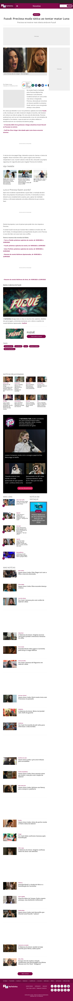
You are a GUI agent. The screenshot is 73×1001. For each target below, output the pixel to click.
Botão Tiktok (52, 987)
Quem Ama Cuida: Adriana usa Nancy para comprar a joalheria (31, 788)
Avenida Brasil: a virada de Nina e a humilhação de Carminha (30, 885)
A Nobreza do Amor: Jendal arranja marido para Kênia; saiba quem (30, 947)
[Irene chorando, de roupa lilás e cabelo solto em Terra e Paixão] (42, 397)
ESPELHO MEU (66, 981)
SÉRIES (52, 981)
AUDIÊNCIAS (32, 981)
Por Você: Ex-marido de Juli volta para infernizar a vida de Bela (31, 726)
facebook (36, 86)
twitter (39, 86)
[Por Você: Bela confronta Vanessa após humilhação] (10, 837)
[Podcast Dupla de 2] (62, 990)
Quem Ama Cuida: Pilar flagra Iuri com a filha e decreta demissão (32, 573)
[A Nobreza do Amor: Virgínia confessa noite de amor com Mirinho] (10, 851)
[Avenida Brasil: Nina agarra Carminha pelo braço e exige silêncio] (10, 650)
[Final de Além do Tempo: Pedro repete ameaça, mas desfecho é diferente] (10, 899)
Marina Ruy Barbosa (9, 349)
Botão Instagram (65, 987)
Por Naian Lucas (7, 84)
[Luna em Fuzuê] (42, 379)
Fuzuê (44, 111)
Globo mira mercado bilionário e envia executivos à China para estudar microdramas (9, 181)
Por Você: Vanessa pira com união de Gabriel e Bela (31, 601)
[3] (9, 528)
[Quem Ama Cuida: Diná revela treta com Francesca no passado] (10, 698)
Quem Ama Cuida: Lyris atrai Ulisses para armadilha (31, 760)
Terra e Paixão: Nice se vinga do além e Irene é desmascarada (41, 404)
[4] (9, 541)
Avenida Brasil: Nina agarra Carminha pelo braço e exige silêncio (31, 649)
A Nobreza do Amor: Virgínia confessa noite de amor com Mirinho (31, 850)
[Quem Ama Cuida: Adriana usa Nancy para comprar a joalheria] (10, 788)
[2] (9, 515)
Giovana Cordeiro (34, 346)
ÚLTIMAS (5, 981)
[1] (9, 502)
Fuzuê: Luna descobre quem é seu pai (42, 386)
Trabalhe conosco (41, 988)
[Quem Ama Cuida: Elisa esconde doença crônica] (10, 587)
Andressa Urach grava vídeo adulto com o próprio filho (21, 555)
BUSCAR (69, 5)
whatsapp (33, 86)
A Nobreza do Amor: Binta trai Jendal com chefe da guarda (31, 712)
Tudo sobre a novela (36, 336)
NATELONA (58, 981)
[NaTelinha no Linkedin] (58, 990)
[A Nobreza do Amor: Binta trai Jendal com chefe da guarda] (10, 712)
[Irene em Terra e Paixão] (31, 397)
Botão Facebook (58, 987)
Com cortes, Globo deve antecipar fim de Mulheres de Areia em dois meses (7, 406)
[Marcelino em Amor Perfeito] (31, 379)
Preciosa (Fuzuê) (8, 346)
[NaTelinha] (7, 6)
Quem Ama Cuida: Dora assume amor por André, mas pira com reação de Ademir (31, 775)
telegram (42, 86)
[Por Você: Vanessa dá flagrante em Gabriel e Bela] (10, 663)
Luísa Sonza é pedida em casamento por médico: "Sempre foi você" (22, 517)
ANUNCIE (45, 986)
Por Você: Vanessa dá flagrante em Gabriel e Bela (30, 663)
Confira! (24, 323)
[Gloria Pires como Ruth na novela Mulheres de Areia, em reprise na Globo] (8, 379)
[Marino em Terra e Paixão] (19, 379)
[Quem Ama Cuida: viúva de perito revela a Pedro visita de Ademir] (10, 823)
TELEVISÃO (11, 981)
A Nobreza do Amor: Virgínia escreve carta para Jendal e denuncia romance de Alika (31, 636)
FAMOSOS (25, 981)
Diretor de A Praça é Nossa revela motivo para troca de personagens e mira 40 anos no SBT (24, 181)
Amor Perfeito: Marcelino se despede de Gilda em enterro (19, 404)
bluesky (46, 86)
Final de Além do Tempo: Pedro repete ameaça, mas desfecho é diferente (31, 899)
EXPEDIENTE (38, 986)
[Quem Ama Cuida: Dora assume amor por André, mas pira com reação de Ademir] (10, 774)
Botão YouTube (68, 987)
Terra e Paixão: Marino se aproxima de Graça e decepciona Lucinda (19, 388)
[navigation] (17, 6)
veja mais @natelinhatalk (25, 488)
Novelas (37, 5)
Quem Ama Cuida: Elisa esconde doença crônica (32, 587)
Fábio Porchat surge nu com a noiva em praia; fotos (22, 503)
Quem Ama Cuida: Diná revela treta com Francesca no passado (32, 698)
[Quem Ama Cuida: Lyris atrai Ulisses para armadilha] (10, 761)
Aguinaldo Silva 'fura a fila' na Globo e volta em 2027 (40, 180)
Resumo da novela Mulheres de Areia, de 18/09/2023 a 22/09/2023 (25, 279)
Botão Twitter (62, 987)
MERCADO (46, 981)
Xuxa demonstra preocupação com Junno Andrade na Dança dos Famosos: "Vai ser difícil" (21, 531)
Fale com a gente (31, 988)
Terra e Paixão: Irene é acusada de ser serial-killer (30, 404)
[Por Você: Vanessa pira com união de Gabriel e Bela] (10, 601)
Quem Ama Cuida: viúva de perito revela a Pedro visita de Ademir (32, 823)
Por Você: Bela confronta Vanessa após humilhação (32, 837)
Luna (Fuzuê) (18, 346)
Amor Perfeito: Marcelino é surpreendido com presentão (30, 386)
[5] (9, 554)
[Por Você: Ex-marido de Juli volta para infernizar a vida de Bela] (10, 726)
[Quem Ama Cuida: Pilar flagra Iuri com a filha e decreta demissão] (10, 573)
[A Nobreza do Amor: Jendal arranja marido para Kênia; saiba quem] (10, 948)
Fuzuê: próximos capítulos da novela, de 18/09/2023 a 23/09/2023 (24, 245)
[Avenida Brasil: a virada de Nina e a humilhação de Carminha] (10, 885)
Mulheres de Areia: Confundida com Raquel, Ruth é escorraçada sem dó (8, 388)
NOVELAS (18, 981)
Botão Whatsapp (55, 987)
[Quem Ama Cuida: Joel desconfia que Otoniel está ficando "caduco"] (10, 913)
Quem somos (29, 986)
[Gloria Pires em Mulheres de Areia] (8, 397)
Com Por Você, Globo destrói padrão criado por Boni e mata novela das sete (22, 543)
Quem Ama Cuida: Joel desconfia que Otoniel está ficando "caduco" (31, 913)
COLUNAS (39, 981)
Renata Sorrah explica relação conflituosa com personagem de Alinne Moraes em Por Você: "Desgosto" (32, 962)
